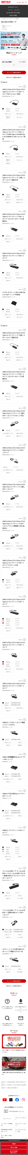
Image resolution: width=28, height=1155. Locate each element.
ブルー (7, 849)
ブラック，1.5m (8, 929)
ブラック (8, 108)
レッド (7, 623)
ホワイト (8, 110)
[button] (14, 72)
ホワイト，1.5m (8, 931)
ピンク (7, 851)
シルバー (8, 582)
